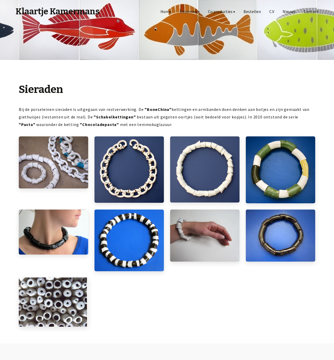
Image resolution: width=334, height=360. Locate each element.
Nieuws (289, 11)
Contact (311, 11)
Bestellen (252, 11)
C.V (271, 11)
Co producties (220, 11)
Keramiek (188, 11)
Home (165, 11)
